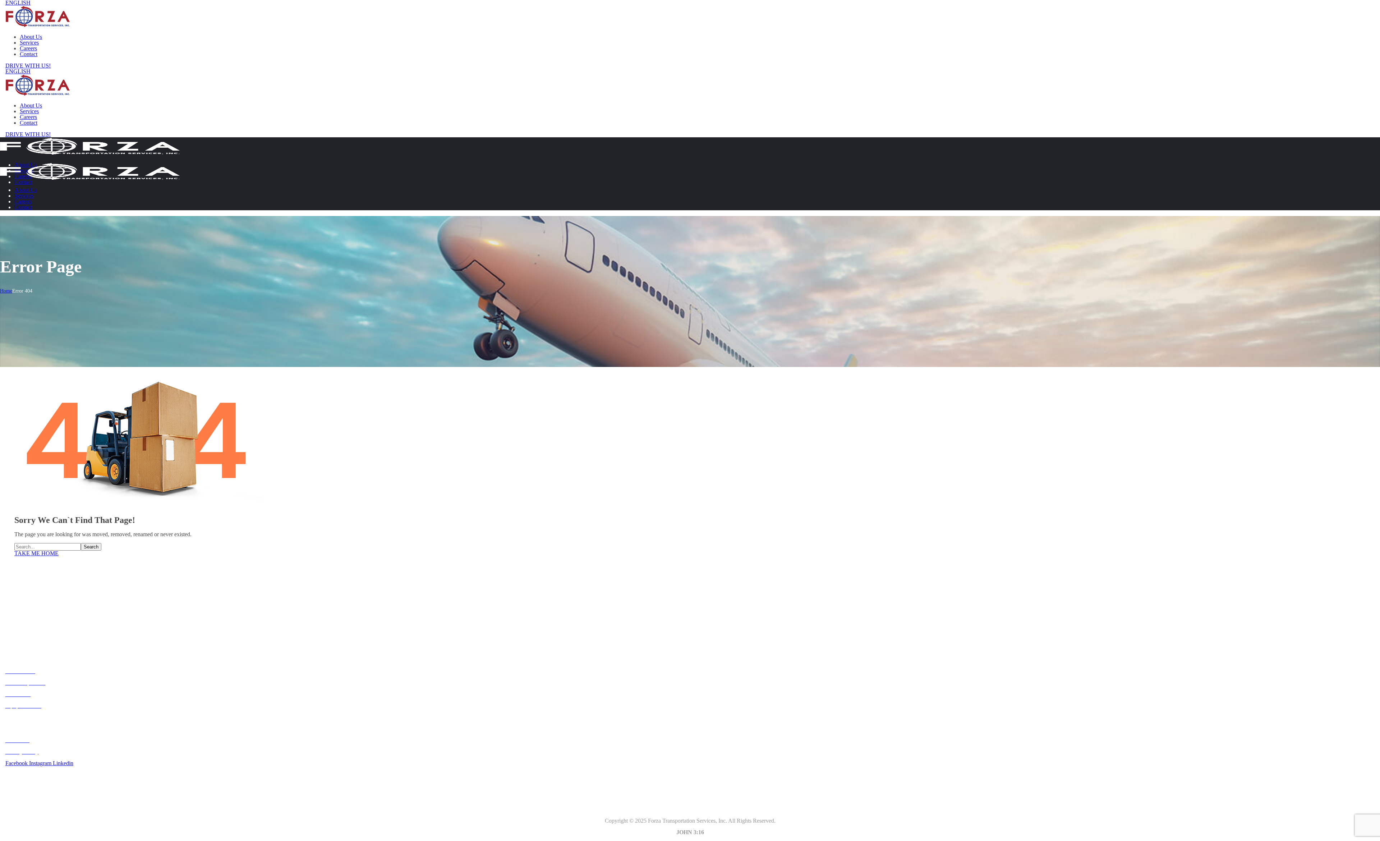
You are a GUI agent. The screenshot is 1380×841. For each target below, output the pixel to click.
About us (16, 625)
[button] (690, 66)
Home (6, 291)
